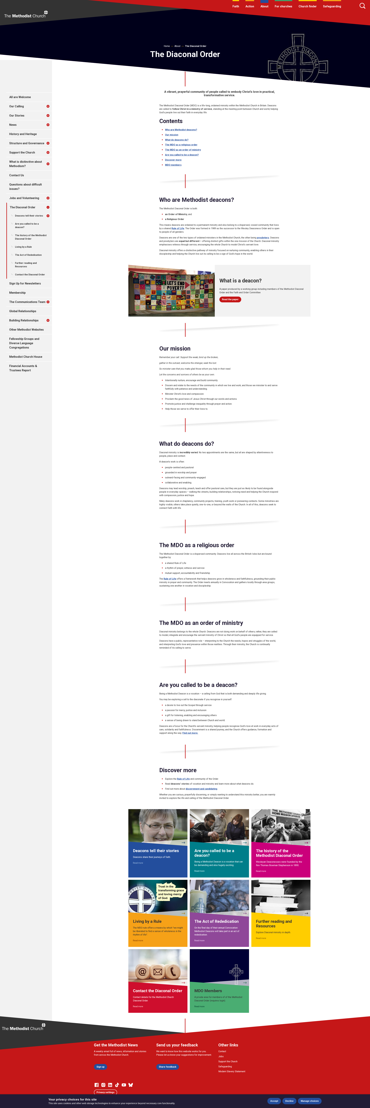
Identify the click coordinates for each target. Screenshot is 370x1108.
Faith (236, 6)
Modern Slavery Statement (231, 1071)
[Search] (362, 6)
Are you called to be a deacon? (27, 225)
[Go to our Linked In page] (110, 1085)
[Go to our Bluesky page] (130, 1085)
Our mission (171, 134)
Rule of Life (170, 578)
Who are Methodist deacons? (181, 129)
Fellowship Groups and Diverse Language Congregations (24, 343)
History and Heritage (23, 134)
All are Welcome (20, 97)
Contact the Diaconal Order (30, 274)
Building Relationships (24, 320)
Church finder (308, 6)
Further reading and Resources (26, 265)
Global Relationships (22, 311)
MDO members (173, 165)
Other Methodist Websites (26, 329)
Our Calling (16, 106)
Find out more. (190, 733)
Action (249, 6)
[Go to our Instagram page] (103, 1085)
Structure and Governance (26, 143)
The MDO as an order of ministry (183, 149)
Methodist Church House (25, 356)
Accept (274, 1101)
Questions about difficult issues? (25, 187)
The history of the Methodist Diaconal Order (31, 237)
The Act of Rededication (28, 255)
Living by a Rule (23, 247)
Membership (17, 292)
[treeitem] (51, 106)
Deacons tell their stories (29, 215)
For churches (283, 6)
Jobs (221, 1056)
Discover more (173, 160)
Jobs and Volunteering (24, 198)
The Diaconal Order (195, 46)
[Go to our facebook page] (96, 1085)
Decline (289, 1101)
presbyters (263, 237)
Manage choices (310, 1101)
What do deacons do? (176, 139)
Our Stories (16, 115)
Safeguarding (332, 6)
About (264, 6)
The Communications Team (27, 302)
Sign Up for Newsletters (25, 283)
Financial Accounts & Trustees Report (23, 368)
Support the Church (22, 152)
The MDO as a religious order (181, 144)
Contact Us (16, 175)
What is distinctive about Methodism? (25, 164)
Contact (222, 1051)
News (13, 125)
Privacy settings (105, 1092)
